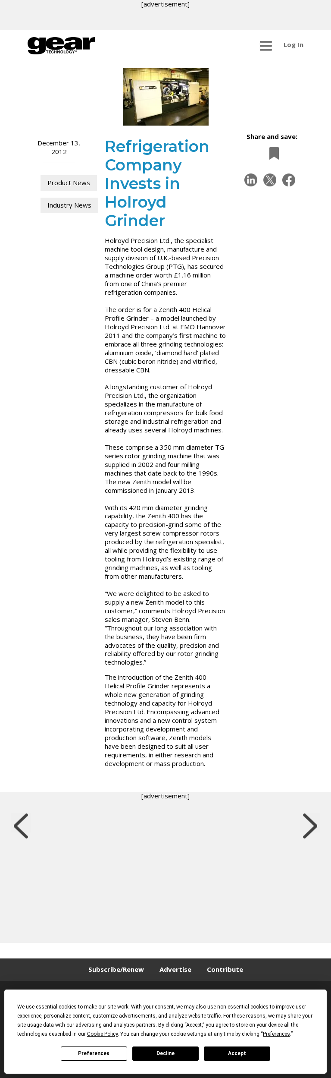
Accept (237, 1053)
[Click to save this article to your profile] (271, 153)
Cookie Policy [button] (102, 1034)
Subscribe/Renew (116, 969)
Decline (165, 1053)
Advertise (175, 969)
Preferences (93, 1053)
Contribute (225, 969)
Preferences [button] (276, 1034)
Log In (293, 44)
